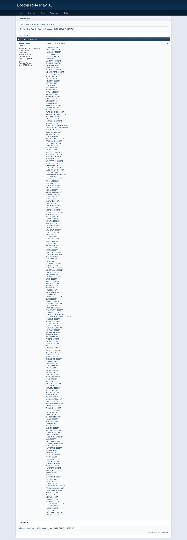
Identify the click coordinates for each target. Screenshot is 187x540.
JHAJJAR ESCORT (52, 392)
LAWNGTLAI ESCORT (53, 230)
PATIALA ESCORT (52, 199)
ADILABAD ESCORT (53, 152)
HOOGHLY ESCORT (53, 116)
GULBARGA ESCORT (53, 332)
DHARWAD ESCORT (53, 330)
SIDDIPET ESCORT (52, 163)
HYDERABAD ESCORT (54, 154)
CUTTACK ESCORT (52, 208)
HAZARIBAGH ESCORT (54, 359)
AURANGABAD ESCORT (54, 272)
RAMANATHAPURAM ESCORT (56, 174)
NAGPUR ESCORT (52, 281)
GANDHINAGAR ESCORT (55, 403)
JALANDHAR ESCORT (54, 192)
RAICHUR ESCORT (52, 341)
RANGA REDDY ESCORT (54, 156)
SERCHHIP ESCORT (53, 239)
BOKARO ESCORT (52, 348)
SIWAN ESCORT (51, 452)
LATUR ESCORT (51, 279)
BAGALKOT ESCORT (53, 325)
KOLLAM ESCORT (52, 305)
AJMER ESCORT (51, 101)
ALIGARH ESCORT (52, 74)
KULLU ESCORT (51, 368)
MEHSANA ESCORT (53, 410)
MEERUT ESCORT (52, 67)
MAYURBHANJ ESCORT (54, 212)
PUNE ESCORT (51, 290)
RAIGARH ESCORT (52, 428)
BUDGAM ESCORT (52, 515)
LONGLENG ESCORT (53, 252)
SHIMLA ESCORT (52, 370)
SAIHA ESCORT (51, 237)
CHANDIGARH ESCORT (54, 490)
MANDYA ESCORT (52, 337)
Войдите (33, 24)
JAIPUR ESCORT (52, 94)
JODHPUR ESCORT (53, 96)
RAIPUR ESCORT (52, 426)
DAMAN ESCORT (52, 492)
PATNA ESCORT (51, 446)
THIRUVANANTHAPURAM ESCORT (58, 317)
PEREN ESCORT (52, 259)
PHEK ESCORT (51, 261)
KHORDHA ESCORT (53, 210)
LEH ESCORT (50, 510)
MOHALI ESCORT (52, 196)
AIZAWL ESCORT (52, 219)
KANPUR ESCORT (52, 47)
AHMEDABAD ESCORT (54, 401)
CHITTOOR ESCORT (53, 481)
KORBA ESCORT (51, 423)
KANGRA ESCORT (52, 366)
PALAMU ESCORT (52, 361)
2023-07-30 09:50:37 (59, 43)
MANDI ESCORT (51, 379)
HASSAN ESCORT (52, 334)
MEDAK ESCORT (52, 147)
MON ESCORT (51, 243)
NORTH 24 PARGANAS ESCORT (57, 125)
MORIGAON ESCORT (53, 463)
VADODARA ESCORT (53, 417)
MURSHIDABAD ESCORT (55, 112)
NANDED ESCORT (52, 283)
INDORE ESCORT (52, 76)
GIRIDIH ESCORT (52, 357)
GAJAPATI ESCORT (52, 216)
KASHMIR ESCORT (52, 499)
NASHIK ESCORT (52, 285)
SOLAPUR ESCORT (53, 292)
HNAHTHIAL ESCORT (53, 223)
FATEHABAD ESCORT (53, 386)
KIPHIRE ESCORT (52, 248)
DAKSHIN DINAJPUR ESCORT (56, 114)
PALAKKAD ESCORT (53, 312)
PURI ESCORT (51, 203)
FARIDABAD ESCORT (53, 383)
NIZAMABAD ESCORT (53, 159)
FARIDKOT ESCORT (53, 187)
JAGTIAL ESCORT (52, 150)
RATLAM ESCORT (52, 87)
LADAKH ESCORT (52, 506)
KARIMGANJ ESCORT (53, 459)
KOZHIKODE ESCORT (53, 308)
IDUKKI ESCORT (51, 299)
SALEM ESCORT (51, 176)
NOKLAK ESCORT (52, 257)
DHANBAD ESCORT (53, 350)
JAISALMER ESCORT (53, 105)
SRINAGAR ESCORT (53, 501)
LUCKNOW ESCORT (53, 56)
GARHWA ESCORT (52, 354)
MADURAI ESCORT (52, 172)
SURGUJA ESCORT (53, 434)
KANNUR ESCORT (52, 301)
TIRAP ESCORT (51, 479)
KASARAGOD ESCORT (54, 303)
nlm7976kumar (24, 44)
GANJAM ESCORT (52, 201)
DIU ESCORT (50, 495)
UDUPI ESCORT (51, 346)
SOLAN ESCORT (51, 372)
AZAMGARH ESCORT (53, 61)
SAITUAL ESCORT (52, 241)
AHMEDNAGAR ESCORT (54, 270)
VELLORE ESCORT (52, 181)
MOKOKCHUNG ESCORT (55, 254)
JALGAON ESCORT (52, 274)
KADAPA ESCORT (52, 483)
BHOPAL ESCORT (52, 78)
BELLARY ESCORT (52, 323)
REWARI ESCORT (52, 394)
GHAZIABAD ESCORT (53, 58)
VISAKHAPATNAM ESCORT (55, 486)
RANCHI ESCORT (52, 363)
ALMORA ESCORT (52, 136)
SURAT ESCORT (51, 414)
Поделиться (49, 43)
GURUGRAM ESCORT (53, 388)
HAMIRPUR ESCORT (53, 377)
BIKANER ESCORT (52, 107)
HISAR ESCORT (51, 390)
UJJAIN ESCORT (51, 90)
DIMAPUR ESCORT (52, 245)
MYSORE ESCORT (52, 339)
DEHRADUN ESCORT (53, 130)
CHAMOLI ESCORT (52, 145)
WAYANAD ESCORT (53, 321)
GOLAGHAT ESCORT (53, 455)
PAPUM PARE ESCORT (54, 477)
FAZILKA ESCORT (52, 190)
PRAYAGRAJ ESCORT (53, 50)
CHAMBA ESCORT (52, 374)
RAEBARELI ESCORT (53, 70)
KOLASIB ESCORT (52, 225)
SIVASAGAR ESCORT (53, 468)
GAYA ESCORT (51, 439)
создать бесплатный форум (158, 532)
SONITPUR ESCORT (53, 470)
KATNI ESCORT (51, 85)
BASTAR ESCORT (52, 419)
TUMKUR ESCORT (52, 343)
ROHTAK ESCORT (52, 397)
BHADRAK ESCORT (53, 205)
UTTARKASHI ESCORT (54, 141)
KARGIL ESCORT (52, 508)
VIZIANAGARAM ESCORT (55, 488)
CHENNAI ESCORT (52, 165)
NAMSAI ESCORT (52, 475)
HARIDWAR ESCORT (53, 132)
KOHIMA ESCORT (52, 250)
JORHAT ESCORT (52, 457)
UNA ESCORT (50, 381)
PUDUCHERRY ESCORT (54, 512)
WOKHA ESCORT (52, 265)
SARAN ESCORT (52, 450)
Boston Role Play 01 (28, 29)
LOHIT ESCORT (51, 472)
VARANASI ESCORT (53, 63)
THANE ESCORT (51, 294)
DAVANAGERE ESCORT (54, 328)
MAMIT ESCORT (51, 234)
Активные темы (24, 18)
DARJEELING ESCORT (54, 121)
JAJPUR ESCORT (52, 214)
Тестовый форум (45, 29)
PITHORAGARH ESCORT (54, 143)
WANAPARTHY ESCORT (54, 161)
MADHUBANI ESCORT (54, 441)
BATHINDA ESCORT (53, 185)
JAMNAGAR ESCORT (53, 406)
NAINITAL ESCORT (52, 134)
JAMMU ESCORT (52, 497)
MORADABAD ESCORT (54, 54)
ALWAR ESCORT (52, 103)
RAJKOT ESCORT (52, 412)
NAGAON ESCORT (52, 466)
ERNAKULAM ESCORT (54, 297)
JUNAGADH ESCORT (53, 408)
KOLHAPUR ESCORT (53, 277)
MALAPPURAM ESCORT (54, 310)
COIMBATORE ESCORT (54, 167)
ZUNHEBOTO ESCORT (54, 268)
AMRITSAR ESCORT (53, 183)
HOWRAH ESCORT (52, 123)
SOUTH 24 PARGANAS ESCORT (57, 128)
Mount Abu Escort (52, 110)
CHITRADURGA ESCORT (54, 430)
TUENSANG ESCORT (53, 263)
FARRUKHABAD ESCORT (55, 72)
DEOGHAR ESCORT (53, 352)
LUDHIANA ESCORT (53, 194)
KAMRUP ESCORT (52, 461)
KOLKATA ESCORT (52, 119)
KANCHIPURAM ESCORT (55, 170)
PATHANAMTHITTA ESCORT (56, 314)
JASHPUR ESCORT (53, 421)
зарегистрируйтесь (47, 24)
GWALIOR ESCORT (52, 92)
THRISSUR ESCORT (53, 319)
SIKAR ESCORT (51, 99)
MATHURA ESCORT (53, 65)
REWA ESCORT (51, 83)
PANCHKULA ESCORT (54, 399)
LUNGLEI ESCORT (52, 232)
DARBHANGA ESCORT (54, 437)
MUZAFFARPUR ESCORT (55, 443)
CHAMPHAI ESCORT (53, 221)
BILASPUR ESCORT (53, 432)
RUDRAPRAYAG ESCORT (55, 139)
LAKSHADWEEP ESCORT (55, 503)
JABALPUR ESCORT (53, 81)
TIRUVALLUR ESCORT (54, 179)
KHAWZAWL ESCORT (53, 228)
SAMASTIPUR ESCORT (54, 448)
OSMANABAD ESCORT (54, 288)
